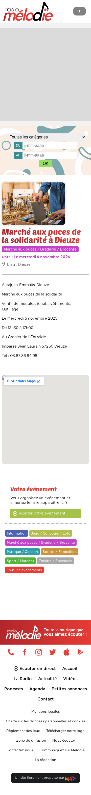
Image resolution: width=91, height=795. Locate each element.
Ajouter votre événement (42, 513)
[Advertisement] (45, 73)
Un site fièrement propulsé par (40, 778)
